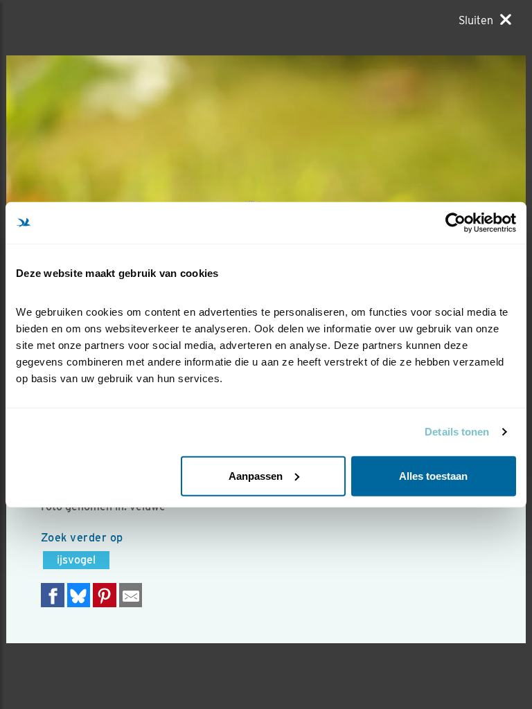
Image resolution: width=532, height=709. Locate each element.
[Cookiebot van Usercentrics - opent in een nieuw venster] (455, 223)
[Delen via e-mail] (131, 595)
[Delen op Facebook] (52, 595)
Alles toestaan (433, 475)
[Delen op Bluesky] (79, 595)
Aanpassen (256, 475)
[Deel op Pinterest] (104, 595)
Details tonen (457, 432)
